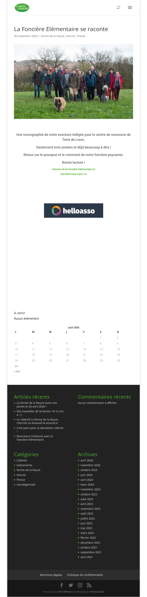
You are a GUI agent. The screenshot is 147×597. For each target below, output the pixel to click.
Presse (81, 36)
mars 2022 (87, 533)
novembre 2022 (90, 508)
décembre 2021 (90, 542)
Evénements (24, 465)
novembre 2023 (90, 489)
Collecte (22, 460)
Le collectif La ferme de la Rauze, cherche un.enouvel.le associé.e (38, 421)
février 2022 (88, 537)
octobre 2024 (89, 470)
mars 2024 (87, 484)
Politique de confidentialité (85, 575)
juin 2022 (86, 523)
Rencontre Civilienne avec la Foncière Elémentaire (35, 437)
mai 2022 (86, 528)
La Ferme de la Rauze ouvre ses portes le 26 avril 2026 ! (37, 404)
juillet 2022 (88, 518)
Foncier (70, 36)
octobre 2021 (89, 547)
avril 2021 (87, 557)
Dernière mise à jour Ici (73, 174)
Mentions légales (51, 575)
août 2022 (87, 513)
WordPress (65, 591)
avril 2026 (87, 460)
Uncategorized (26, 484)
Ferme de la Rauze (53, 36)
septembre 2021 (91, 552)
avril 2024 (87, 480)
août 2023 (87, 499)
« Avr (17, 371)
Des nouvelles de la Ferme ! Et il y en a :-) (40, 412)
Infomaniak (96, 591)
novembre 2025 (90, 465)
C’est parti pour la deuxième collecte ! (40, 429)
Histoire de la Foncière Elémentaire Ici (73, 169)
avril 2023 (87, 504)
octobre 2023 (89, 494)
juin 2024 (86, 475)
